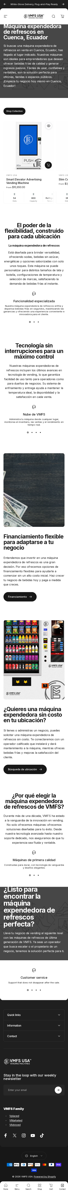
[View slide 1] (30, 322)
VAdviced (15, 1124)
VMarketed (15, 1120)
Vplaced (14, 1115)
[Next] (63, 4)
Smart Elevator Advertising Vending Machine (23, 181)
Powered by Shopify (45, 1176)
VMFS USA (11, 175)
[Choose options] (48, 165)
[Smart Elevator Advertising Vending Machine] (28, 146)
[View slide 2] (34, 322)
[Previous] (5, 4)
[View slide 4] (40, 432)
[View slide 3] (38, 322)
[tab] (14, 111)
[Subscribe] (58, 1090)
